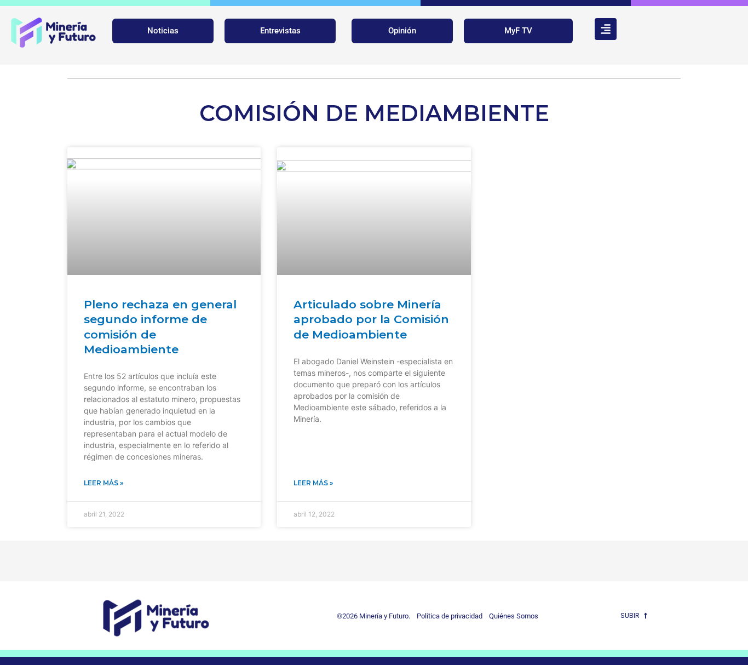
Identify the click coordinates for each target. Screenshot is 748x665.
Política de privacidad (447, 616)
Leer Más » (103, 483)
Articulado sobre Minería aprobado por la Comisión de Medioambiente (371, 319)
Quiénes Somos (513, 616)
